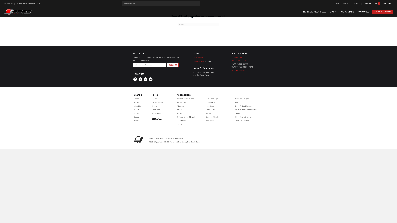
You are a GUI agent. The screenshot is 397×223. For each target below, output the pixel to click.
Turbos (179, 124)
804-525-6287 (198, 57)
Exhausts (180, 106)
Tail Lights (210, 121)
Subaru (136, 113)
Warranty (171, 138)
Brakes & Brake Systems (186, 99)
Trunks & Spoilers (242, 121)
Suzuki (136, 117)
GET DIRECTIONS (238, 71)
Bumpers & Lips (212, 99)
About (151, 138)
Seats (237, 113)
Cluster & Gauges (242, 99)
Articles (156, 138)
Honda (136, 99)
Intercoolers (210, 110)
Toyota (136, 121)
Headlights (210, 106)
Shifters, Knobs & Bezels (186, 117)
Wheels (154, 106)
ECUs (237, 102)
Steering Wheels (212, 117)
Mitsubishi (138, 106)
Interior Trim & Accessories (246, 110)
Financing (163, 138)
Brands (138, 94)
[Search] (197, 3)
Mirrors (179, 113)
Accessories (156, 113)
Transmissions (157, 102)
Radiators (209, 113)
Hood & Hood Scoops (243, 106)
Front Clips (156, 110)
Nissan (136, 110)
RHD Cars (157, 119)
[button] (135, 79)
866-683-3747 (198, 61)
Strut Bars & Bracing (243, 117)
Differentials (181, 102)
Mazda (136, 102)
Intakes (179, 110)
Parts (154, 94)
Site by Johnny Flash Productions (188, 142)
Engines (155, 99)
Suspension (181, 121)
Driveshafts (210, 102)
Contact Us (179, 138)
